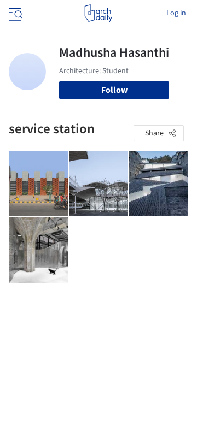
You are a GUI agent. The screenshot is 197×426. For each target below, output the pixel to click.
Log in (176, 13)
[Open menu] (14, 13)
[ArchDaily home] (98, 13)
